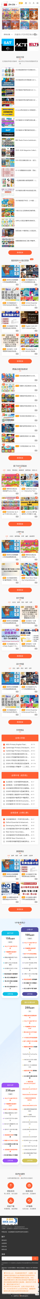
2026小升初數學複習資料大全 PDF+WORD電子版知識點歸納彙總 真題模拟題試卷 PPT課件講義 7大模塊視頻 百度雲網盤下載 (17, 757)
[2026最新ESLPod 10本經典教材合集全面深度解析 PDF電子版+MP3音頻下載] (30, 271)
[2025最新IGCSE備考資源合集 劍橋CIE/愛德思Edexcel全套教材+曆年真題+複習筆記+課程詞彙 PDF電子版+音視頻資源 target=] (8, 122)
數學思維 (28, 470)
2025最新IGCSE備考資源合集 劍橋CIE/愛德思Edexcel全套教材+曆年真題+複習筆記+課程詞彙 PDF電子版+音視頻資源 (26, 120)
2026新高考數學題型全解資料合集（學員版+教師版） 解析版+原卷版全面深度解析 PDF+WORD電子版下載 (18, 841)
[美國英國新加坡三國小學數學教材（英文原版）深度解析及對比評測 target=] (8, 243)
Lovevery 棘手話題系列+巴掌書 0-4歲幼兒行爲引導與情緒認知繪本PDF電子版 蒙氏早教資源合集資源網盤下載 (29, 513)
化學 (31, 602)
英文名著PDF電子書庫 (30, 988)
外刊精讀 (15, 1155)
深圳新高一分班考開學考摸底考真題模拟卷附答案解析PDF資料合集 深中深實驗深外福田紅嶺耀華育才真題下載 (29, 645)
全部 (4, 470)
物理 (26, 602)
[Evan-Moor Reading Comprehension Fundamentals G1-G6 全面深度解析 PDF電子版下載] (30, 569)
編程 (26, 536)
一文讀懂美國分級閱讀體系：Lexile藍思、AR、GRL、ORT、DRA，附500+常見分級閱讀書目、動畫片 (26, 180)
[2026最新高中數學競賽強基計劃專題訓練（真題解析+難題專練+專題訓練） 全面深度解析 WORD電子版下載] (11, 317)
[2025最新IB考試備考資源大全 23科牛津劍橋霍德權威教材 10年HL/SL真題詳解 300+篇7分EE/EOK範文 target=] (8, 102)
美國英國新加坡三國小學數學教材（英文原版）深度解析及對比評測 (25, 241)
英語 (22, 602)
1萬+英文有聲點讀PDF (10, 977)
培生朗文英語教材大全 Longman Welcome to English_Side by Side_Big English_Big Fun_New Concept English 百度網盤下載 (26, 416)
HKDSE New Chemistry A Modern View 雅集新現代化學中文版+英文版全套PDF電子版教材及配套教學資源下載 (17, 838)
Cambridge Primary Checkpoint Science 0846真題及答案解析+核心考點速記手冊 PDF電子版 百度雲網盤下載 (18, 748)
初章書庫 (34, 979)
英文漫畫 (26, 983)
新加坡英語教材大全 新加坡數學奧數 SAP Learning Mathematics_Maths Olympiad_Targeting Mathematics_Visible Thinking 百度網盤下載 (26, 376)
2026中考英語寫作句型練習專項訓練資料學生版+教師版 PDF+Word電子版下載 (17, 791)
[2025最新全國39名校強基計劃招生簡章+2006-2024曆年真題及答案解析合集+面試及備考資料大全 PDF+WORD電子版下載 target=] (8, 192)
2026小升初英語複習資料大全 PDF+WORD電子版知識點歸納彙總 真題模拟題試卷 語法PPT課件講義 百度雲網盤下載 (17, 754)
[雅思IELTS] (21, 45)
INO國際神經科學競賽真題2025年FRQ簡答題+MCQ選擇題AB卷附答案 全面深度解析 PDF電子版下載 (10, 898)
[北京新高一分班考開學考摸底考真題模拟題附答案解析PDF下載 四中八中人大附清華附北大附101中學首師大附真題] (11, 340)
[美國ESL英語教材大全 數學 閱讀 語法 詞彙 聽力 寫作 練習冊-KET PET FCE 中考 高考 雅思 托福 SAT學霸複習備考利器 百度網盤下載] (8, 388)
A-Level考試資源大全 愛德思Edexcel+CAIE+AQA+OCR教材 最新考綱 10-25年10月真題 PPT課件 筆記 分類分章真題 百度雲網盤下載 (26, 110)
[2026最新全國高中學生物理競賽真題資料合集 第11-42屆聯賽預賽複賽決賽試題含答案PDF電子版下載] (30, 888)
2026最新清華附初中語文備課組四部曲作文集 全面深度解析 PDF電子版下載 (17, 788)
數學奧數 (17, 536)
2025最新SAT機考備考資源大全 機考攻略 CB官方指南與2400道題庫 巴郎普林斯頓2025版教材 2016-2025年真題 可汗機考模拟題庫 (26, 130)
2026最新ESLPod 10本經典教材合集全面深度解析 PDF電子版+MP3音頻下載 (29, 281)
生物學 (25, 855)
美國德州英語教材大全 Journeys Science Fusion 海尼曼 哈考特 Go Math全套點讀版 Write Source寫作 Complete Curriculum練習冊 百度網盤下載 (26, 396)
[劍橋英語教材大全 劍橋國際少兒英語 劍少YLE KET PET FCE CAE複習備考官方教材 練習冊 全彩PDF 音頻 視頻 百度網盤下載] (8, 438)
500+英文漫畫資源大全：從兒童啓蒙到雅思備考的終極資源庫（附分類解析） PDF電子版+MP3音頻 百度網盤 (26, 160)
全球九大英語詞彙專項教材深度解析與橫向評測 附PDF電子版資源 (26, 221)
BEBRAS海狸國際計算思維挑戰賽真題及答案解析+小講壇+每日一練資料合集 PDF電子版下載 (10, 281)
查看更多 (20, 252)
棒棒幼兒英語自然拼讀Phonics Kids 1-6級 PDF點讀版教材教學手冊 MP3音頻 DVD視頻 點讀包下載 (10, 490)
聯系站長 (4, 1249)
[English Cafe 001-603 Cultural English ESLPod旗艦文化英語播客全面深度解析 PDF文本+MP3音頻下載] (30, 317)
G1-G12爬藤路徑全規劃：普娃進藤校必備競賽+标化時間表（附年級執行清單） (26, 170)
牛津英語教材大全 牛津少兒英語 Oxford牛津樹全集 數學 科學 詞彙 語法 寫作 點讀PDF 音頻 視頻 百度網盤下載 (26, 446)
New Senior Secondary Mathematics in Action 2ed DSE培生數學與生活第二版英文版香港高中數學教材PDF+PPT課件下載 (18, 832)
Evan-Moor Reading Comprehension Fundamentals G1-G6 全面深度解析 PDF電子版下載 (29, 579)
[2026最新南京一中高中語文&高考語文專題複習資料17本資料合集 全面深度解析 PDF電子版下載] (11, 294)
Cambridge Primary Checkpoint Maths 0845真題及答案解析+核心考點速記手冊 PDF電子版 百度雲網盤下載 (18, 751)
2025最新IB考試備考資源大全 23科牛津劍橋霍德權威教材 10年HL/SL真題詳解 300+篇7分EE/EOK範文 (26, 100)
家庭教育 (21, 470)
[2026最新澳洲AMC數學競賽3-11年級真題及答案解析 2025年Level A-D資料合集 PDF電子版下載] (11, 569)
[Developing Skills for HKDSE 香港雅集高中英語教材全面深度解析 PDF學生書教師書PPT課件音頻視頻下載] (30, 340)
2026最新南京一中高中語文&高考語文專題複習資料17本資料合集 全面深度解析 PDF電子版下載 (10, 304)
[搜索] (30, 3)
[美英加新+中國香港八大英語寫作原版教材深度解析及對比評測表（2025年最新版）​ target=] (8, 233)
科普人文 (34, 470)
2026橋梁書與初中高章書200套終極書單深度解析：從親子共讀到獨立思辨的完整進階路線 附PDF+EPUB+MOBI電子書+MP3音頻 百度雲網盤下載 (26, 70)
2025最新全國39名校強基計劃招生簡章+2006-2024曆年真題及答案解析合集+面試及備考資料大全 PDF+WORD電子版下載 (26, 191)
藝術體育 (32, 536)
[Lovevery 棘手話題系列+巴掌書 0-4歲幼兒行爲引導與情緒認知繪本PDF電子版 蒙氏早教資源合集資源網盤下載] (30, 503)
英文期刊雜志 (8, 1155)
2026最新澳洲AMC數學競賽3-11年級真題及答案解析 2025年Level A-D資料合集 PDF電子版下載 (10, 579)
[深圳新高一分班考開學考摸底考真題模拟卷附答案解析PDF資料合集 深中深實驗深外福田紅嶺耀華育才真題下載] (30, 635)
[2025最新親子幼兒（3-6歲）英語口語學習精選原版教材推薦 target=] (8, 202)
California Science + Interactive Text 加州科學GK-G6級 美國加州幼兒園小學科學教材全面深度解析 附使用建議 (29, 490)
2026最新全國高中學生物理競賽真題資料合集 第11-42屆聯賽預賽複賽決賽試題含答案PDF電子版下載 (29, 898)
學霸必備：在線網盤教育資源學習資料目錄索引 (15, 1232)
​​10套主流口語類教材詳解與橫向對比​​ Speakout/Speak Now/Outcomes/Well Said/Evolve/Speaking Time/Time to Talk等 (26, 211)
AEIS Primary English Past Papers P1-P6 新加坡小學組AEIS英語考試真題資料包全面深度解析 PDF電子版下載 (18, 744)
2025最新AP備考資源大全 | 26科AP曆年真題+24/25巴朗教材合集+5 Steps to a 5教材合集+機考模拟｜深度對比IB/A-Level (26, 90)
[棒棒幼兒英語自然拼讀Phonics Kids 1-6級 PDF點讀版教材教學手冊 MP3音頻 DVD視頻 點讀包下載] (11, 480)
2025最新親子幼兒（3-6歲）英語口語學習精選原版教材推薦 (26, 201)
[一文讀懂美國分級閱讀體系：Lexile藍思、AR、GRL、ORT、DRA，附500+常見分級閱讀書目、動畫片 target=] (8, 182)
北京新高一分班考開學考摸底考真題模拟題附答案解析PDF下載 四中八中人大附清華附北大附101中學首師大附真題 (10, 350)
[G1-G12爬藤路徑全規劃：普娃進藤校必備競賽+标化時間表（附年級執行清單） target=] (8, 172)
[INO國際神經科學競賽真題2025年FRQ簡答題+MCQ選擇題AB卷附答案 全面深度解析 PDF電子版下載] (11, 888)
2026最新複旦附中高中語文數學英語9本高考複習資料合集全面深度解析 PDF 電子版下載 (17, 829)
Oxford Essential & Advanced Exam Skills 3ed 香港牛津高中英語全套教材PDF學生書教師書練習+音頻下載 (29, 304)
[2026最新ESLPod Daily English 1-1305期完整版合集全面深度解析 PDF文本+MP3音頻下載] (11, 635)
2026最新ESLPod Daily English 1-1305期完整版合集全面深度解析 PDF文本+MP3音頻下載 (10, 645)
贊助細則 (4, 1240)
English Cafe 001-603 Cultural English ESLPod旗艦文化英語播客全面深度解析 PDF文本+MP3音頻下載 (29, 327)
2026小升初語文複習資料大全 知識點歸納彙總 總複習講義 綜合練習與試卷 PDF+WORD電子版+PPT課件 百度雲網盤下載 (17, 760)
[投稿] (26, 3)
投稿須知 (4, 1246)
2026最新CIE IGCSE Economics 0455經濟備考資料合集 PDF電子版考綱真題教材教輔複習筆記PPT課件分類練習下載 (18, 801)
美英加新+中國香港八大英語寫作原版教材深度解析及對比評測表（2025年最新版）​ (26, 231)
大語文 (9, 470)
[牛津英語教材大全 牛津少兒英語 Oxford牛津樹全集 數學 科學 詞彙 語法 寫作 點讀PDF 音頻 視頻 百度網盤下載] (8, 448)
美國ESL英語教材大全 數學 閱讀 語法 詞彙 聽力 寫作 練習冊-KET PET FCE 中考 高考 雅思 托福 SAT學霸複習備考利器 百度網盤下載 (26, 386)
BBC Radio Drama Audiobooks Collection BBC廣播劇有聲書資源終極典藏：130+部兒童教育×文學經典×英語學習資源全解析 (25, 140)
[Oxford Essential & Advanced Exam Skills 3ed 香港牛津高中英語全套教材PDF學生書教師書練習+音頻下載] (30, 294)
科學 (22, 536)
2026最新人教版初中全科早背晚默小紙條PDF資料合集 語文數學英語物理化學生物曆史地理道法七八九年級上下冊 (18, 794)
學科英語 (14, 470)
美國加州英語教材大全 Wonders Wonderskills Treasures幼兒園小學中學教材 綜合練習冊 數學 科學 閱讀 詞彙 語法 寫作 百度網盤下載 (26, 406)
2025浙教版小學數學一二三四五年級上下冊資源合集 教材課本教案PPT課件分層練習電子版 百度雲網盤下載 (18, 767)
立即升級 (10, 994)
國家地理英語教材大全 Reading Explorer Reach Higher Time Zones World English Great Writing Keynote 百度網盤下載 (26, 426)
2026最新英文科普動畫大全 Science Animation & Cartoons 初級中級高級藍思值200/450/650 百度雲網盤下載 (26, 80)
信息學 (31, 855)
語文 (14, 668)
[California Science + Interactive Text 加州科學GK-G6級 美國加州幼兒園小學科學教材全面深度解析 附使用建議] (30, 480)
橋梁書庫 (15, 974)
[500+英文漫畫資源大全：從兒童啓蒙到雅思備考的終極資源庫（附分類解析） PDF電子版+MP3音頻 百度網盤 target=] (8, 162)
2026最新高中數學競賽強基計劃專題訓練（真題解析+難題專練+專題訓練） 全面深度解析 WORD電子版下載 (10, 327)
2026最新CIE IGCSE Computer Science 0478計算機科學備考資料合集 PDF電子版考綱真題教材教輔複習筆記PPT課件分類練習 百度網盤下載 (18, 804)
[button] (38, 45)
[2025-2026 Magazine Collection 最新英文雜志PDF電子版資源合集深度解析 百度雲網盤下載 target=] (8, 152)
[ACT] (8, 45)
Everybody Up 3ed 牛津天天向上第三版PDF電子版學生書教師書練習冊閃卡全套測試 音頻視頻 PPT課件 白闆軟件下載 (10, 513)
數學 (18, 602)
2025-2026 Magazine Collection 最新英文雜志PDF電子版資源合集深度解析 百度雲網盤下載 (26, 150)
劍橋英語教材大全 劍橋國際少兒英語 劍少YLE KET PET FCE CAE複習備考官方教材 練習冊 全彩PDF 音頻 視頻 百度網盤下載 (26, 436)
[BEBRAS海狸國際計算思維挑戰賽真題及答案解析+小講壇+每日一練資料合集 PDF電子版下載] (11, 271)
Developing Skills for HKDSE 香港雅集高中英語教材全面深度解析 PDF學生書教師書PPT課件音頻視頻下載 (29, 350)
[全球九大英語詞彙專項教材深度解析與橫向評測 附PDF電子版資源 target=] (8, 223)
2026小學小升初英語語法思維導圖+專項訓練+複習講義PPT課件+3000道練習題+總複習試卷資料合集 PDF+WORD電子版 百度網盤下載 (18, 763)
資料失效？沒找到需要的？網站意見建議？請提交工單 (17, 1268)
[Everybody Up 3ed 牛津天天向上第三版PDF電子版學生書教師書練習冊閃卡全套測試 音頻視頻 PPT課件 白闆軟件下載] (11, 503)
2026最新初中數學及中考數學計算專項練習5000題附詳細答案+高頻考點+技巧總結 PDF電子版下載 (18, 798)
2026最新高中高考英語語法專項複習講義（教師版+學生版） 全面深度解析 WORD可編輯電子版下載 (18, 835)
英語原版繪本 (8, 974)
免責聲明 (4, 1243)
